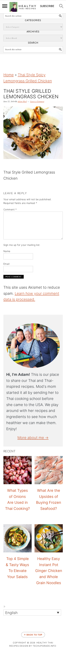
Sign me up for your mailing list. (21, 244)
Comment (10, 209)
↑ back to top (33, 634)
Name (6, 251)
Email (6, 263)
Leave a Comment (37, 101)
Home (8, 75)
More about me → (33, 437)
